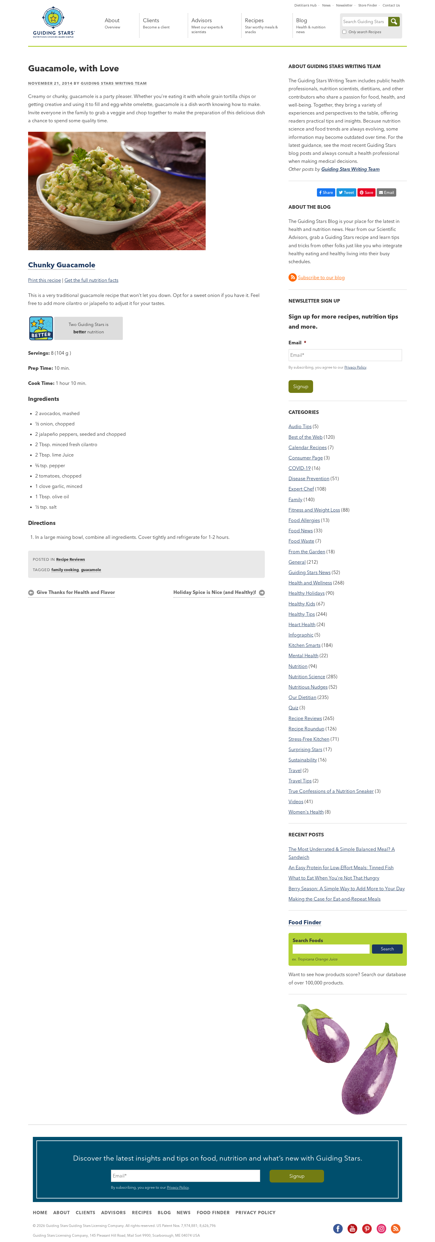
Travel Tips (300, 781)
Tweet (349, 192)
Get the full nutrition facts (91, 280)
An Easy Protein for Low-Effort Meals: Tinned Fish (341, 867)
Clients (156, 23)
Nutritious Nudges (308, 687)
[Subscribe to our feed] (395, 1232)
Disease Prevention (309, 478)
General (297, 562)
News (326, 5)
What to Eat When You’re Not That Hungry (334, 878)
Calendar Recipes (308, 447)
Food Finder (305, 922)
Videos (296, 801)
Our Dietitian (302, 697)
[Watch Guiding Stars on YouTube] (352, 1232)
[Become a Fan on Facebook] (337, 1232)
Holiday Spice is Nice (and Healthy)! (214, 592)
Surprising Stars (305, 749)
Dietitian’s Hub (305, 5)
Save (369, 192)
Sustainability (303, 760)
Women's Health (306, 812)
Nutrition (298, 666)
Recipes (261, 25)
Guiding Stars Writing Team (114, 83)
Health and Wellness (310, 583)
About (112, 23)
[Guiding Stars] (54, 37)
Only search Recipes (365, 32)
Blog (311, 25)
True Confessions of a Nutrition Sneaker (331, 791)
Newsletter (344, 5)
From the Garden (307, 552)
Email (389, 192)
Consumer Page (306, 458)
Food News (301, 531)
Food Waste (301, 541)
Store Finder (367, 5)
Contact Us (391, 5)
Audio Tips (300, 426)
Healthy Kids (302, 604)
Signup (300, 386)
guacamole (91, 569)
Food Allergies (304, 520)
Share (328, 192)
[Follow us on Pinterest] (366, 1232)
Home (40, 1212)
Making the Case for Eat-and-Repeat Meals (335, 899)
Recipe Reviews (70, 559)
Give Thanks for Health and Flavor (76, 592)
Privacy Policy (355, 367)
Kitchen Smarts (304, 645)
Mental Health (303, 655)
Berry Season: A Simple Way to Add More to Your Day (347, 888)
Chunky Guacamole (61, 265)
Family (295, 499)
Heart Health (302, 624)
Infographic (301, 635)
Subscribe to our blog (321, 277)
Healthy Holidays (307, 593)
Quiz (293, 708)
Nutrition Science (307, 676)
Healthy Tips (302, 614)
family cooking (65, 569)
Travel (295, 770)
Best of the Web (306, 437)
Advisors (207, 25)
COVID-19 (300, 468)
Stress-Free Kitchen (309, 739)
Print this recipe (44, 280)
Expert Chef (301, 489)
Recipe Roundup (306, 729)
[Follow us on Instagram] (381, 1232)
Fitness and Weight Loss (314, 510)
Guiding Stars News (310, 572)
